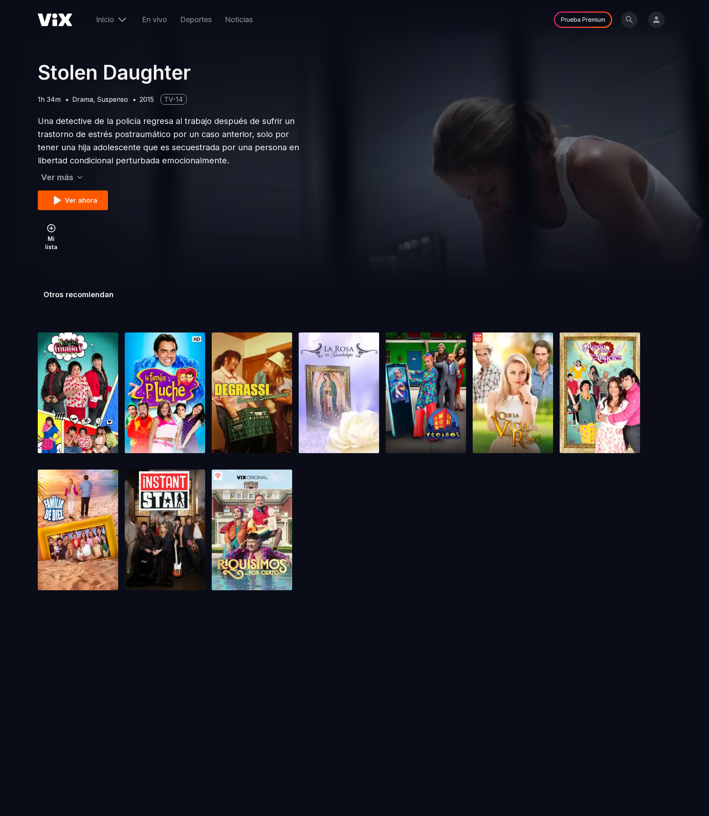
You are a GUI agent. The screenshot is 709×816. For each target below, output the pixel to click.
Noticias (239, 19)
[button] (78, 392)
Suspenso (112, 99)
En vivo (154, 19)
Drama (82, 99)
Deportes (196, 19)
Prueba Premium (583, 19)
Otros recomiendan (78, 294)
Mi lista (51, 242)
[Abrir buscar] (629, 19)
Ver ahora (81, 200)
